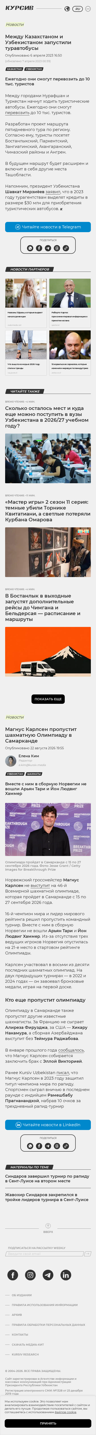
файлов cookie (65, 1412)
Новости (14, 24)
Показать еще (48, 699)
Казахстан (14, 69)
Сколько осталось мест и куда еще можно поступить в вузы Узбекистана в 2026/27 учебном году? (47, 417)
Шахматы (34, 774)
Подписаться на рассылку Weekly (36, 1248)
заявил (53, 191)
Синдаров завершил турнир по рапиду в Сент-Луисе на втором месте (47, 1179)
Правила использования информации (45, 1305)
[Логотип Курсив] (19, 8)
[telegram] (48, 1275)
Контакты (20, 1334)
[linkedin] (65, 1275)
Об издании (22, 1295)
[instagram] (30, 1275)
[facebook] (12, 1275)
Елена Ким (29, 756)
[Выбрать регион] (67, 9)
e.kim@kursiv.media (32, 765)
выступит (40, 885)
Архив (17, 1314)
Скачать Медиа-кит (28, 1344)
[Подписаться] (88, 1253)
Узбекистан (34, 69)
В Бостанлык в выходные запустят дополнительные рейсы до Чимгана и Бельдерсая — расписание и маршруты (42, 607)
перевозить (17, 112)
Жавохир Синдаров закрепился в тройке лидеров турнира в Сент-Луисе (46, 1197)
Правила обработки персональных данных (48, 1325)
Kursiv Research (25, 1354)
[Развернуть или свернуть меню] (88, 9)
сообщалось (71, 1050)
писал (62, 1072)
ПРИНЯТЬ (48, 1423)
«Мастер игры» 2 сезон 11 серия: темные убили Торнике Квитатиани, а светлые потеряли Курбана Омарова (47, 511)
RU (77, 9)
